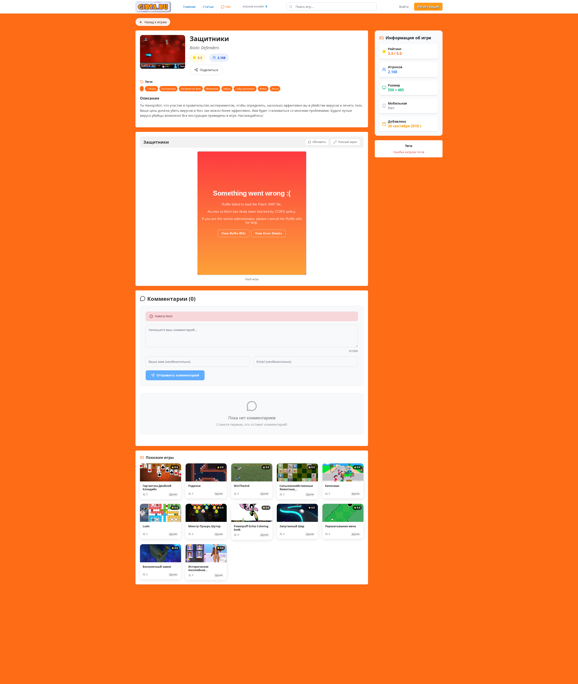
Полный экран (347, 142)
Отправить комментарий (177, 375)
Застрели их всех (191, 88)
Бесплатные (168, 88)
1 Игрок (151, 88)
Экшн (275, 88)
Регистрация (428, 7)
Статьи (208, 7)
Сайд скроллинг (245, 88)
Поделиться (209, 70)
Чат (228, 7)
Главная (189, 7)
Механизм (212, 88)
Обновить (319, 142)
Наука (227, 88)
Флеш (263, 88)
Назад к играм (155, 22)
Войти (404, 7)
